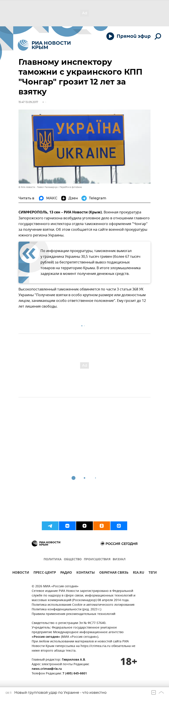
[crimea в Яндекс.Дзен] (84, 525)
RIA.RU (138, 573)
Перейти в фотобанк (71, 187)
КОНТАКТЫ (85, 573)
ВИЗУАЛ (119, 559)
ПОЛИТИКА (53, 559)
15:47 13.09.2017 (28, 102)
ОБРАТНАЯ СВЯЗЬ (114, 573)
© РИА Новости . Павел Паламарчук (38, 187)
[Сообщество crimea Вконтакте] (67, 525)
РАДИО (66, 573)
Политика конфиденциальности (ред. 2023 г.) (66, 609)
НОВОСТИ (20, 573)
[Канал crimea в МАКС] (118, 525)
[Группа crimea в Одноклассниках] (101, 525)
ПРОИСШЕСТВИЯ (97, 559)
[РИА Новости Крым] (44, 45)
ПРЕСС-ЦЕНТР (44, 573)
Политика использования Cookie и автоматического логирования (83, 604)
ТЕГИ (153, 573)
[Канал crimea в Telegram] (50, 525)
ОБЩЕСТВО (73, 559)
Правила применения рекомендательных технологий (73, 614)
